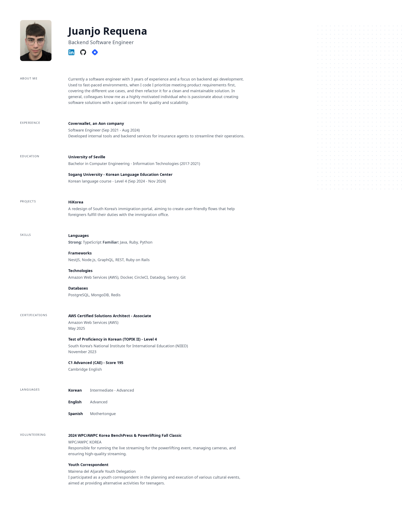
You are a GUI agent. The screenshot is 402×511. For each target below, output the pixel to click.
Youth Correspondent (88, 464)
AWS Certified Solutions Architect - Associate (109, 315)
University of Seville (86, 156)
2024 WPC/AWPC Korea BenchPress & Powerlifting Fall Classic (125, 435)
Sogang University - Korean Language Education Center (120, 174)
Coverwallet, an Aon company (96, 123)
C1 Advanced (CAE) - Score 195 (95, 362)
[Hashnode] (97, 52)
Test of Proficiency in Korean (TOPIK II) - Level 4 (112, 339)
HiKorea (75, 201)
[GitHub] (85, 52)
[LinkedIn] (73, 52)
